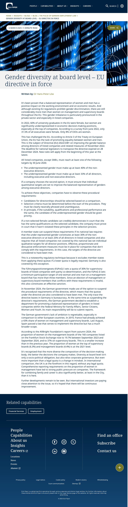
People (33, 6)
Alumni (14, 468)
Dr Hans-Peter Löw (44, 93)
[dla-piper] (12, 6)
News (13, 460)
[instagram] (64, 441)
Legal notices (40, 480)
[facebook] (54, 441)
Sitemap (75, 484)
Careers (87, 6)
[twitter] (73, 441)
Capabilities (47, 6)
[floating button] (120, 468)
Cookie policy (60, 480)
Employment (36, 411)
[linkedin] (54, 451)
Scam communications (56, 484)
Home (8, 15)
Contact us (106, 450)
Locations (15, 456)
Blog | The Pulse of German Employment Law (54, 15)
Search (113, 6)
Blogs (27, 15)
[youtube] (64, 451)
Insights (74, 6)
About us (61, 6)
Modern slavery (81, 480)
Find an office (109, 435)
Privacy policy (20, 480)
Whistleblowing (102, 480)
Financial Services (16, 411)
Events (14, 464)
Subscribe (106, 443)
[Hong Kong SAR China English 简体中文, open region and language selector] (122, 6)
